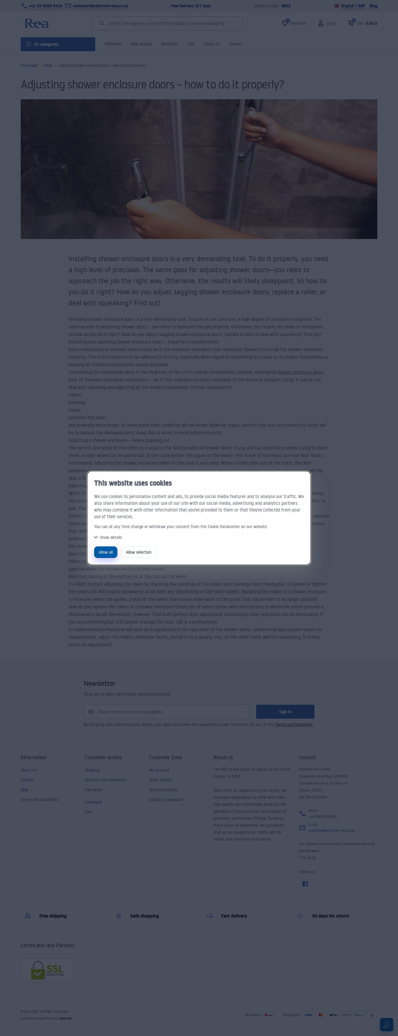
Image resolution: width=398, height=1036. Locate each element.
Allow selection (139, 552)
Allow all (106, 552)
